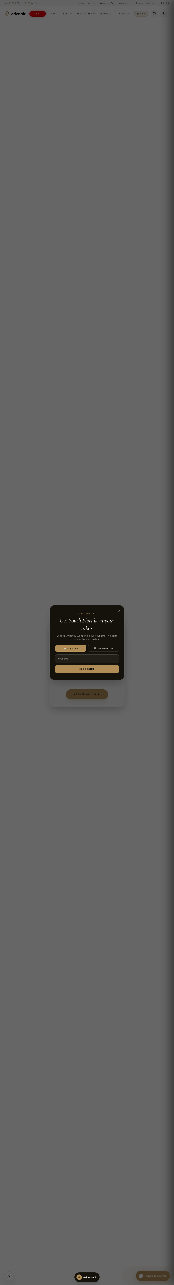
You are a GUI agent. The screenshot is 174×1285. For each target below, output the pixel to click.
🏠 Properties (71, 648)
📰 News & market (103, 648)
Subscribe (87, 669)
